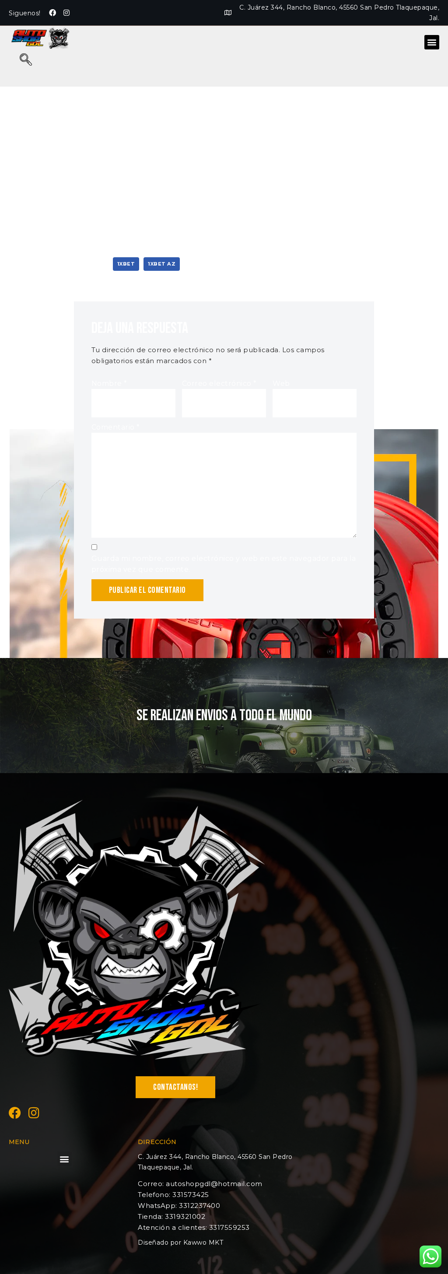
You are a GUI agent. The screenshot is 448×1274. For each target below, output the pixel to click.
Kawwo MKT (203, 1242)
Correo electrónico (219, 383)
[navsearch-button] (26, 60)
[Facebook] (52, 12)
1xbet (126, 264)
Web (281, 383)
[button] (431, 42)
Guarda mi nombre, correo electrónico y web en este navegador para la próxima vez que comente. (223, 564)
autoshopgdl (107, 118)
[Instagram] (66, 12)
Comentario (115, 427)
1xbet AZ (161, 264)
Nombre (109, 383)
